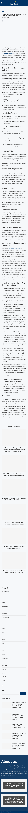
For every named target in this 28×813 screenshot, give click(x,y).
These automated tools (8, 53)
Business (4, 598)
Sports (3, 673)
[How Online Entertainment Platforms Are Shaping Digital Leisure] (6, 716)
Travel (3, 680)
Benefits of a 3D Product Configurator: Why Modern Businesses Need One (19, 736)
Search (4, 690)
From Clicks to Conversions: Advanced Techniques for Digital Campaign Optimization (14, 800)
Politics (3, 662)
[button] (3, 785)
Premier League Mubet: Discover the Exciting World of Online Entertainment (19, 746)
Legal (3, 643)
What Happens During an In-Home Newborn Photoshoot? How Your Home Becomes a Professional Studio (14, 449)
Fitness (3, 628)
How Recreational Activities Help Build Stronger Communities (18, 726)
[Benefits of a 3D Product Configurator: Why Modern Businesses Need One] (6, 736)
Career (3, 602)
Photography (5, 658)
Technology (4, 676)
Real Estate (4, 665)
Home (3, 9)
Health (3, 639)
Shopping (4, 669)
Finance (4, 624)
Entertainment (5, 617)
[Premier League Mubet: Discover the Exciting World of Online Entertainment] (6, 746)
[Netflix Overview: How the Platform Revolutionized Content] (14, 536)
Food (3, 632)
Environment (5, 621)
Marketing (4, 650)
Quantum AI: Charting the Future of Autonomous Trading (14, 785)
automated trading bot (14, 248)
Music (3, 654)
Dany (8, 17)
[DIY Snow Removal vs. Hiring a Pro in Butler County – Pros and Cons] (14, 560)
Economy (4, 610)
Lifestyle (4, 647)
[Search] (26, 3)
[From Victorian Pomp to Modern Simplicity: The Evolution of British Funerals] (14, 487)
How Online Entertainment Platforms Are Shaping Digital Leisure (19, 717)
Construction (5, 606)
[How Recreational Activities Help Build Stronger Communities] (6, 727)
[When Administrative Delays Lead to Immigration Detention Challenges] (14, 463)
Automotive (5, 595)
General (3, 636)
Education (4, 613)
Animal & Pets (5, 591)
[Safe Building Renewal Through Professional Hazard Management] (14, 512)
